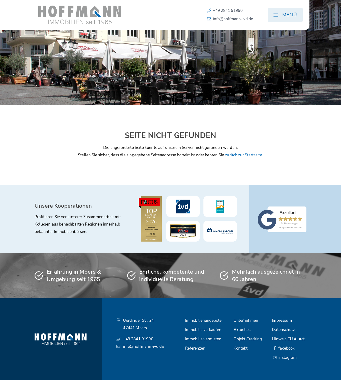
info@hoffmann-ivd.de (233, 19)
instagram (287, 357)
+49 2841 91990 (228, 10)
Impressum (282, 320)
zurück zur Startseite (243, 155)
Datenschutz (283, 329)
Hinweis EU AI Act (288, 339)
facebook (286, 348)
